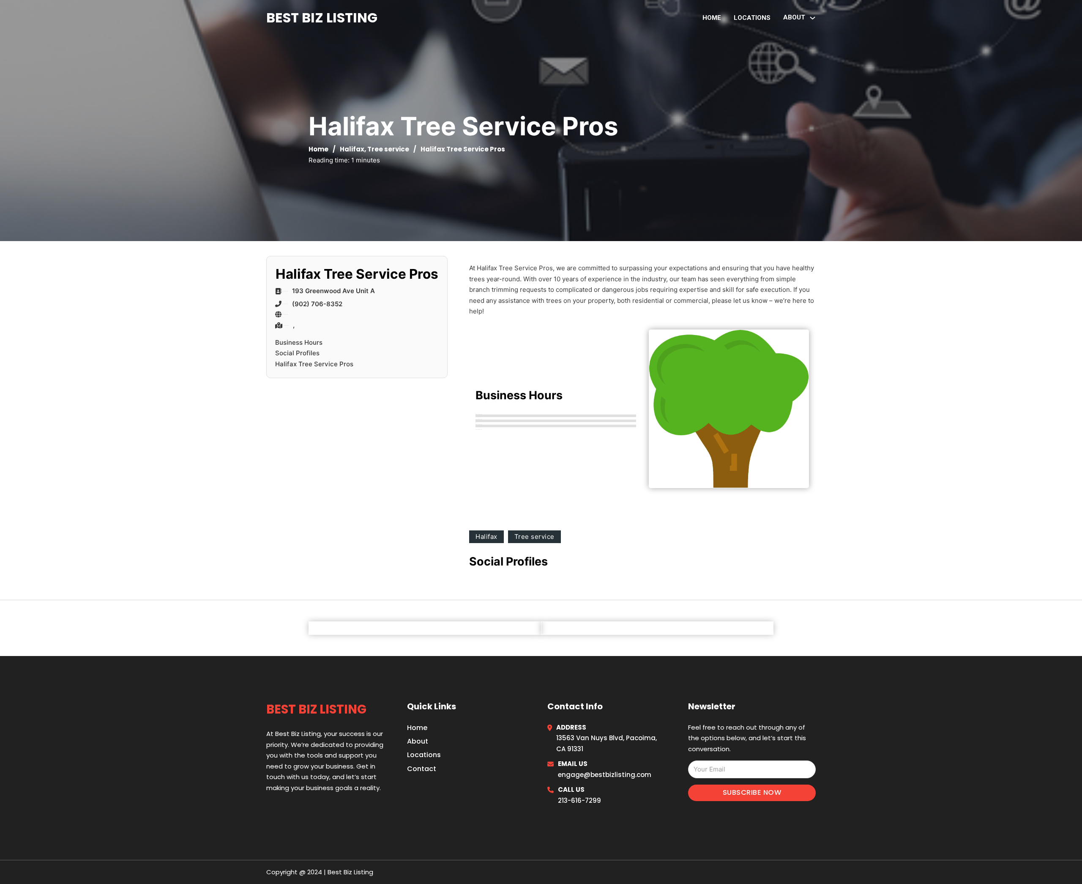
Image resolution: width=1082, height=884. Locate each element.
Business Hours (298, 342)
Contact (421, 769)
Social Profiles (297, 353)
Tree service (388, 149)
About (417, 741)
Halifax (352, 149)
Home (711, 18)
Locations (752, 18)
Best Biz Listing (321, 17)
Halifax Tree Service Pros (314, 364)
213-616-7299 (579, 800)
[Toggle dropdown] (812, 18)
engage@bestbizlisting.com (604, 774)
